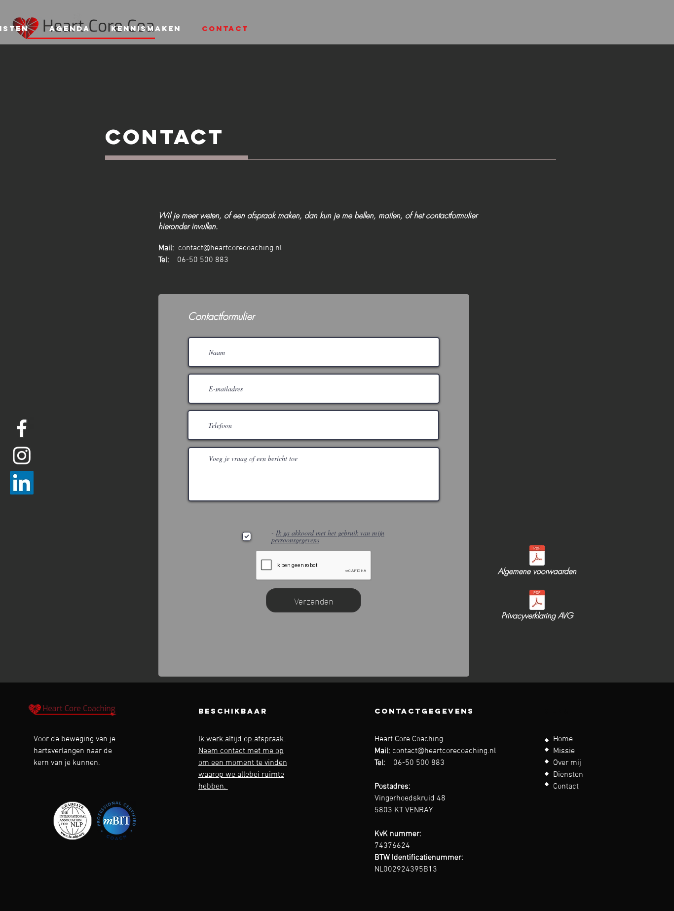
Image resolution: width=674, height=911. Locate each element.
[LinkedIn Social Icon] (22, 482)
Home (563, 739)
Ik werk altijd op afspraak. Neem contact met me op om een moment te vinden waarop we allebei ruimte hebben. (242, 763)
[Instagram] (22, 455)
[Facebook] (22, 428)
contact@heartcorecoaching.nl (230, 248)
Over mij (567, 763)
